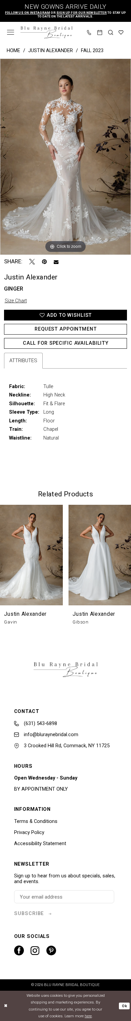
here (88, 1016)
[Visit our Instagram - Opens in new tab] (35, 950)
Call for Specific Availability (65, 343)
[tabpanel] (65, 157)
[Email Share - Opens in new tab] (56, 262)
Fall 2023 (92, 50)
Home (13, 50)
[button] (10, 32)
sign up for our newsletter (81, 12)
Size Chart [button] (16, 301)
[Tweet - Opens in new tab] (32, 262)
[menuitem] (10, 32)
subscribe (29, 913)
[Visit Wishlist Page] (121, 32)
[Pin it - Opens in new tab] (44, 262)
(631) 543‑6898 (40, 723)
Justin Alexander (50, 50)
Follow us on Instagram (27, 12)
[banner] (46, 32)
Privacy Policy (29, 832)
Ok (124, 1006)
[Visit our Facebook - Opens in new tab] (19, 950)
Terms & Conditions (35, 821)
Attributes (23, 360)
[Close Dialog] (5, 1006)
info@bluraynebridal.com (50, 734)
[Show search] (110, 32)
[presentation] (31, 555)
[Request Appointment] (100, 32)
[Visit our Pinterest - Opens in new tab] (51, 950)
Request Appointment (66, 329)
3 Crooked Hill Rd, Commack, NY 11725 (66, 746)
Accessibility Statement (40, 843)
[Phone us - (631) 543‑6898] (89, 32)
